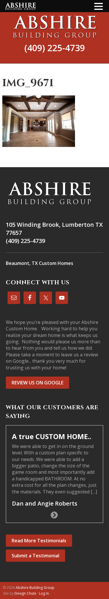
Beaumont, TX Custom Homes (39, 263)
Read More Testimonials (39, 540)
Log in (44, 593)
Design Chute (25, 593)
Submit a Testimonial (35, 555)
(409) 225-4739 (54, 48)
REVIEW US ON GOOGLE (37, 382)
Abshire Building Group (54, 26)
